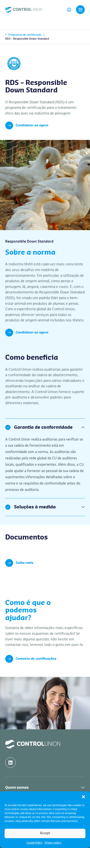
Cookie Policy (34, 842)
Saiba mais (24, 562)
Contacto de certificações (36, 658)
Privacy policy (53, 842)
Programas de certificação (25, 34)
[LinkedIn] (10, 762)
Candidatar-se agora (32, 125)
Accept (45, 833)
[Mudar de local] (69, 9)
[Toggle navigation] (80, 9)
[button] (83, 797)
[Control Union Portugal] (23, 9)
